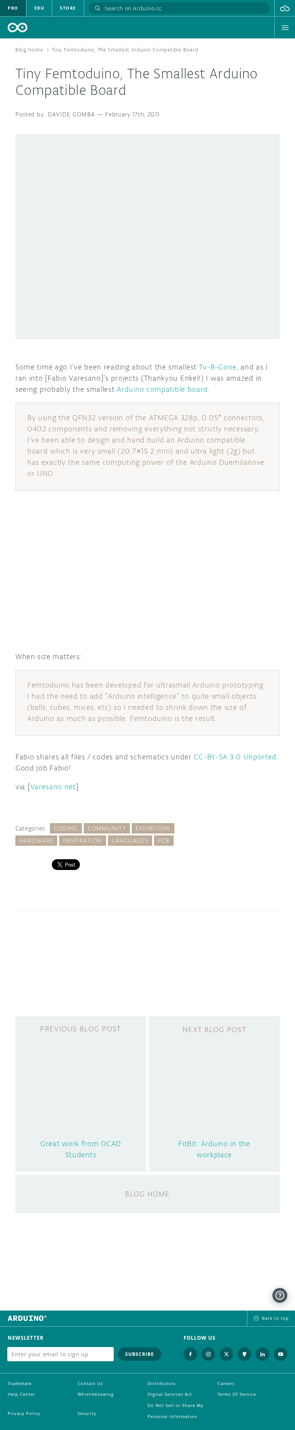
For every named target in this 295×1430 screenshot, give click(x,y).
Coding (66, 828)
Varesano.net (53, 786)
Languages (130, 840)
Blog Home (29, 49)
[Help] (279, 1295)
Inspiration (82, 840)
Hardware (36, 840)
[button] (285, 8)
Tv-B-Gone (218, 366)
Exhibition (153, 828)
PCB (164, 840)
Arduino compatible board (162, 389)
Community (107, 828)
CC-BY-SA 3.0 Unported (235, 756)
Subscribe (139, 1354)
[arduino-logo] (17, 27)
